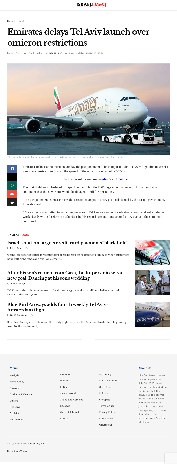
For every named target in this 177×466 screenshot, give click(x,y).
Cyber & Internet (69, 412)
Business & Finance (21, 394)
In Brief (20, 21)
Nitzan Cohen (16, 248)
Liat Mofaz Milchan (19, 315)
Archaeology (17, 381)
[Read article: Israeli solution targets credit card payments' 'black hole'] (152, 252)
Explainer (15, 413)
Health (64, 380)
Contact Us (105, 424)
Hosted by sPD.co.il (17, 451)
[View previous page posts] (85, 339)
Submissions (106, 418)
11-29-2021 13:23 (53, 53)
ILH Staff (16, 53)
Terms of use (106, 405)
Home (10, 21)
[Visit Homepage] (91, 5)
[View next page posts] (91, 339)
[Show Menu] (9, 5)
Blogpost (15, 388)
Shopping (104, 399)
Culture (14, 400)
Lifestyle (65, 405)
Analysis (15, 375)
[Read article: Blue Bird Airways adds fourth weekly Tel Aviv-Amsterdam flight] (152, 314)
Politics (103, 393)
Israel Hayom (37, 443)
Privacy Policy (107, 412)
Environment (17, 419)
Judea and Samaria (71, 399)
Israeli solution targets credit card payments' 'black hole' (67, 242)
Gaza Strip (105, 387)
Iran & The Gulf (108, 380)
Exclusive (15, 406)
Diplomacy (105, 374)
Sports (64, 418)
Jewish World (68, 393)
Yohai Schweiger (18, 283)
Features (65, 374)
